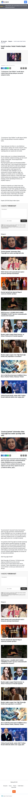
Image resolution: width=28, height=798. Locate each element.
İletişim (14, 785)
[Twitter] (4, 68)
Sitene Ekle (13, 787)
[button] (21, 68)
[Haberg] (5, 2)
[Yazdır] (10, 68)
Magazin (10, 41)
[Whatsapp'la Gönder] (8, 68)
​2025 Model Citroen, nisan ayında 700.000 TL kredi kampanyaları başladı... (15, 6)
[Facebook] (2, 68)
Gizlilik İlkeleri (20, 785)
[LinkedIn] (6, 68)
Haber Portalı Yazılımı (7, 796)
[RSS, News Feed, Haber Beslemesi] (14, 791)
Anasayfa (5, 41)
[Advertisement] (14, 25)
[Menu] (25, 2)
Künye (10, 785)
